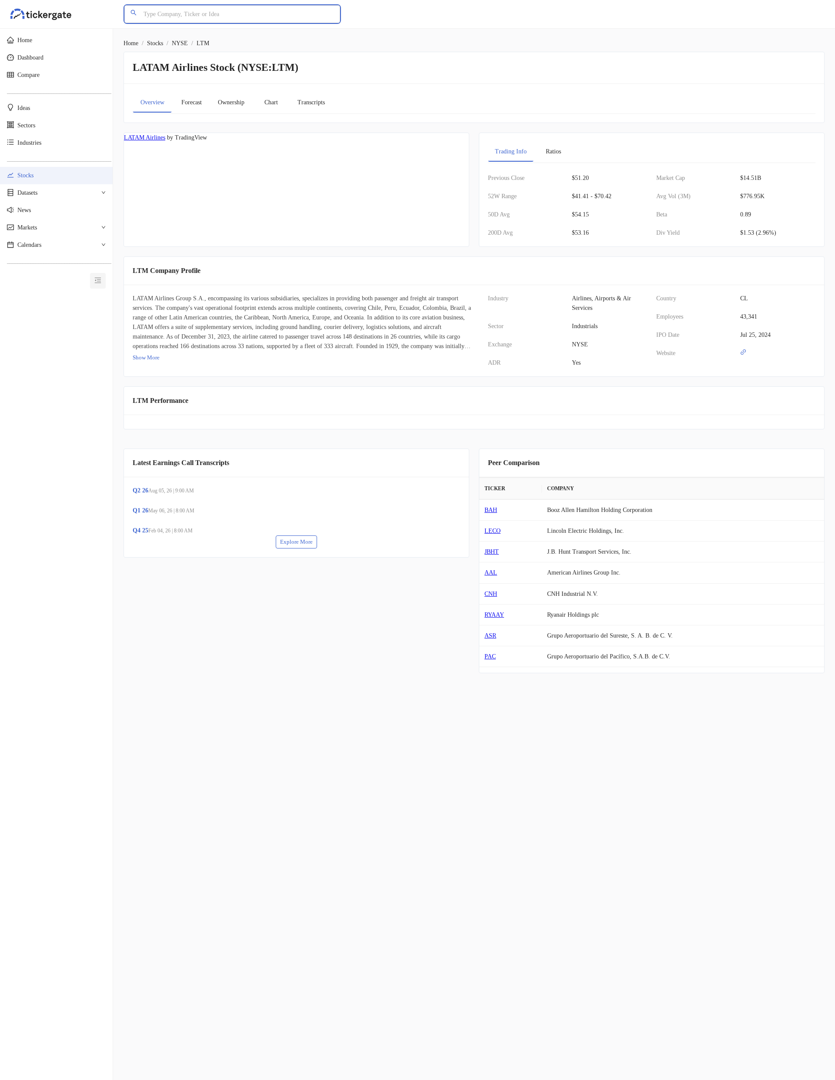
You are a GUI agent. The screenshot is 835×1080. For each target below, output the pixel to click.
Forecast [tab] (191, 102)
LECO (492, 531)
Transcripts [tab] (311, 102)
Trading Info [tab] (511, 151)
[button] (56, 40)
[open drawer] (98, 281)
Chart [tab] (271, 102)
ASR (490, 635)
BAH (490, 510)
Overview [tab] (152, 102)
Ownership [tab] (231, 102)
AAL (490, 572)
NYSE (180, 43)
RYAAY (494, 614)
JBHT (491, 551)
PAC (490, 656)
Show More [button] (146, 357)
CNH (490, 594)
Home (131, 43)
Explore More (296, 541)
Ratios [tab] (553, 151)
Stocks (155, 43)
